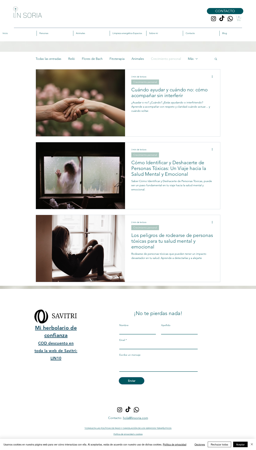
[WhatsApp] (230, 18)
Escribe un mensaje (130, 355)
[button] (239, 18)
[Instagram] (213, 18)
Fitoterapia (117, 59)
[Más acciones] (213, 76)
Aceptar (240, 444)
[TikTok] (222, 18)
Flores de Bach (92, 59)
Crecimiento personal (166, 59)
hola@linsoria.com (135, 418)
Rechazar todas (219, 444)
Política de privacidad (174, 444)
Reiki (71, 59)
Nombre (124, 325)
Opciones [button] (200, 444)
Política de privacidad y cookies (128, 434)
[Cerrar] (252, 444)
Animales (137, 59)
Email (122, 340)
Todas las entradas (48, 59)
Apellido (165, 325)
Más (191, 59)
